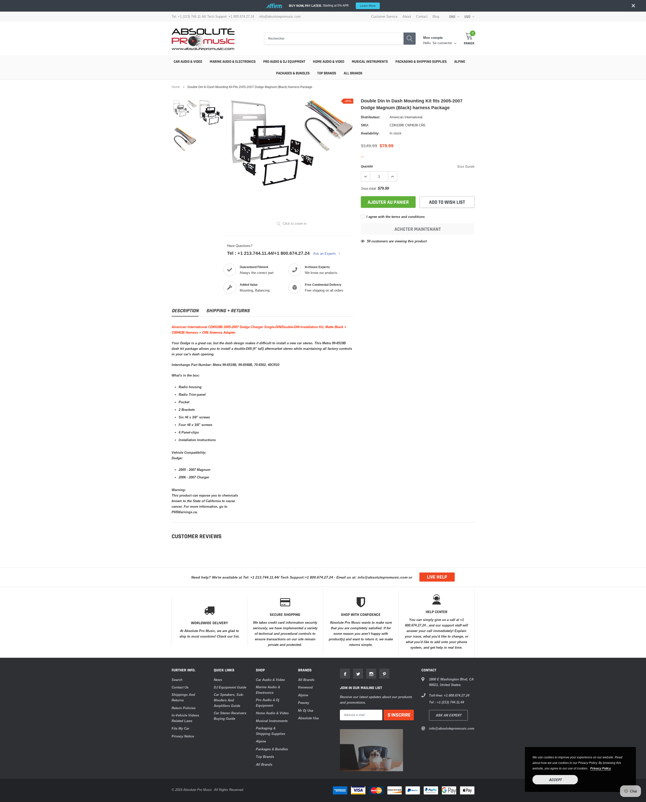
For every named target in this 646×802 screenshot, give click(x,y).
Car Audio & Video (188, 61)
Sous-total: (369, 188)
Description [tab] (185, 311)
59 (368, 241)
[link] (185, 108)
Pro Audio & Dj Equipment (284, 61)
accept (555, 780)
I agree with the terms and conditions (395, 217)
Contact (421, 16)
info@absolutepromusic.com (280, 16)
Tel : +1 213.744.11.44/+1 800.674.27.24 (268, 253)
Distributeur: (370, 117)
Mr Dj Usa (305, 710)
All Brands (353, 73)
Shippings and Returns (183, 697)
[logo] (203, 38)
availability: (370, 133)
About (406, 16)
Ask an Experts (325, 253)
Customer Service (384, 16)
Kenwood (305, 687)
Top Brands (326, 73)
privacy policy (600, 768)
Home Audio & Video (328, 61)
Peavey (303, 703)
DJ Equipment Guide (230, 687)
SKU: (365, 125)
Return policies (184, 708)
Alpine (459, 61)
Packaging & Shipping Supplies (421, 61)
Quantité (367, 166)
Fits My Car (180, 728)
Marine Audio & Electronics (233, 61)
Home (176, 87)
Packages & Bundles (293, 73)
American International (406, 117)
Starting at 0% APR (332, 6)
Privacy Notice (183, 736)
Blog (436, 16)
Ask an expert (448, 715)
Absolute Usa (308, 718)
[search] (409, 39)
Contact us (180, 687)
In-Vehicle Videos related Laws (185, 718)
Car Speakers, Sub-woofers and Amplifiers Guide (229, 700)
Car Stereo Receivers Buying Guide (230, 716)
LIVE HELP (437, 577)
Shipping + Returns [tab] (228, 311)
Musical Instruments (370, 61)
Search (177, 680)
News (218, 680)
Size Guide (465, 166)
